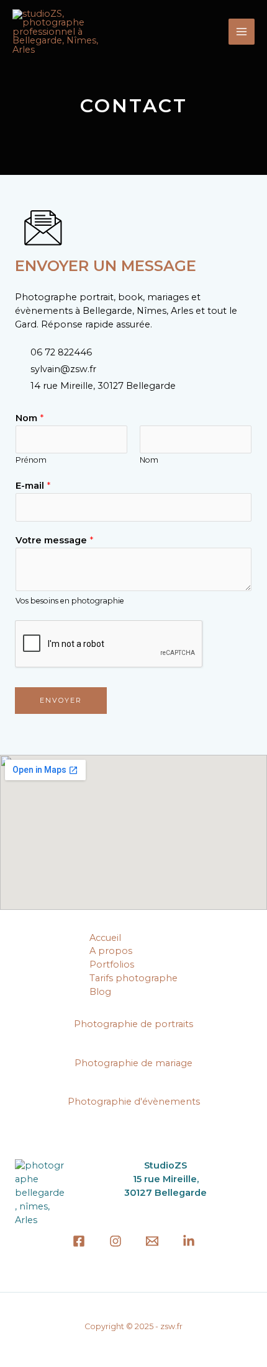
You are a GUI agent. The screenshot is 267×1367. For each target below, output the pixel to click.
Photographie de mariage (133, 1063)
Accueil (105, 937)
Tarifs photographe (133, 978)
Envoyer (61, 700)
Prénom (31, 460)
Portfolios (111, 964)
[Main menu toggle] (242, 32)
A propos (110, 950)
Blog (100, 991)
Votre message (54, 540)
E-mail (33, 485)
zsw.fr (171, 1326)
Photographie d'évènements (134, 1101)
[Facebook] (79, 1241)
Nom (29, 418)
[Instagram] (115, 1241)
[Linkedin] (188, 1241)
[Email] (152, 1241)
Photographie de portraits (133, 1024)
